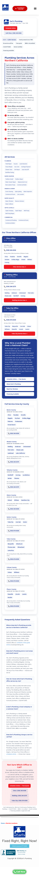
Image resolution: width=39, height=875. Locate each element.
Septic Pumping (9, 210)
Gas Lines (16, 167)
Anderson (14, 293)
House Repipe (8, 167)
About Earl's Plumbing (14, 384)
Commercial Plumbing (11, 220)
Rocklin (10, 597)
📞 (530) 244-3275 (10, 286)
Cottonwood (22, 293)
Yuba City (7, 326)
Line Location (20, 194)
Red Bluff (16, 296)
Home (3, 823)
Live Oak (22, 326)
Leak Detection (23, 164)
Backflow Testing (9, 172)
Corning (7, 262)
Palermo (10, 421)
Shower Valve (8, 169)
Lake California (20, 453)
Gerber (10, 478)
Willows (29, 259)
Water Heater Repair (10, 182)
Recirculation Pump (10, 185)
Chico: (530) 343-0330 (19, 790)
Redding (7, 293)
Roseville (14, 329)
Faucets (16, 164)
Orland (23, 259)
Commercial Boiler (22, 185)
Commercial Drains (10, 194)
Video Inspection (27, 191)
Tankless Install (9, 179)
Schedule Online (11, 28)
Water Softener (9, 204)
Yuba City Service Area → (19, 333)
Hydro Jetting (18, 191)
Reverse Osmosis (19, 201)
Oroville (19, 256)
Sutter (25, 522)
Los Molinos (26, 475)
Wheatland (21, 547)
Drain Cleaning (9, 191)
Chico (6, 256)
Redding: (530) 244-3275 (19, 795)
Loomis (27, 329)
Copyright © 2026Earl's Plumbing (19, 858)
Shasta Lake (8, 296)
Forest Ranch (12, 425)
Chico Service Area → (19, 267)
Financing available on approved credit (20, 811)
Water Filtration (9, 201)
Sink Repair (17, 169)
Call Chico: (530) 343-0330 (13, 33)
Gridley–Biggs (15, 259)
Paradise (12, 256)
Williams (7, 329)
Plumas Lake (11, 547)
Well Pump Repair (9, 213)
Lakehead (11, 453)
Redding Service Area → (19, 300)
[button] (35, 8)
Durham (7, 259)
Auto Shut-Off (25, 169)
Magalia (26, 256)
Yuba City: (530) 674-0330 (19, 800)
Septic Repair (18, 210)
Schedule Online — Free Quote (16, 379)
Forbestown (18, 421)
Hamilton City (25, 500)
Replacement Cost (22, 182)
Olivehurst (19, 544)
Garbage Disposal (25, 167)
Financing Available (13, 394)
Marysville (15, 326)
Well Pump (26, 210)
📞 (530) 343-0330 (10, 250)
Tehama (16, 478)
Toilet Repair (8, 164)
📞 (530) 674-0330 (10, 320)
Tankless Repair (19, 179)
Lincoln (21, 329)
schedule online (11, 754)
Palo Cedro (31, 293)
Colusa (29, 326)
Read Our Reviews (12, 389)
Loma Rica (11, 550)
